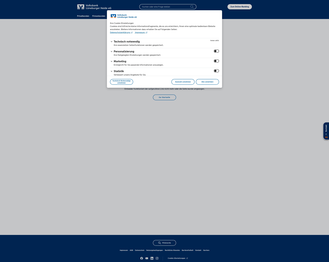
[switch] (216, 51)
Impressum (140, 32)
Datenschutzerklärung (120, 32)
